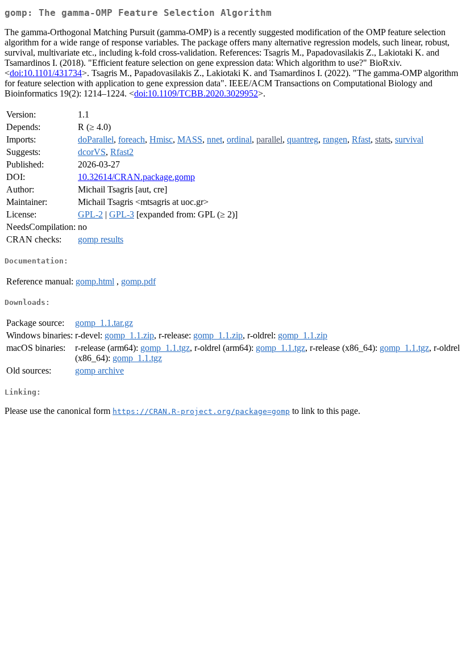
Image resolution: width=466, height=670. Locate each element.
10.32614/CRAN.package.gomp (136, 177)
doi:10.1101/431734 (46, 73)
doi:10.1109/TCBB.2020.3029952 (196, 93)
